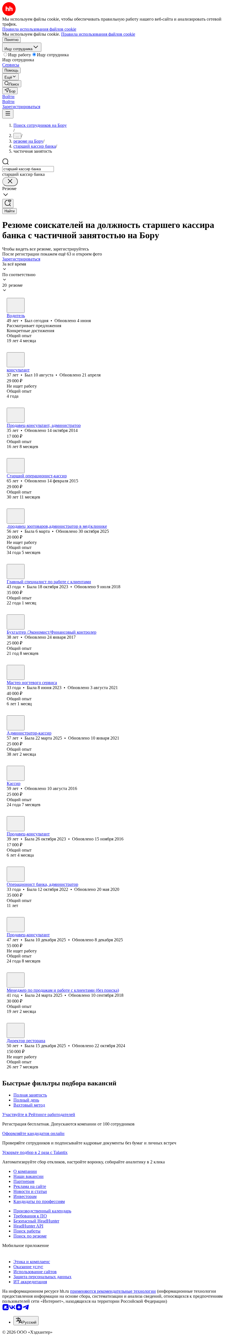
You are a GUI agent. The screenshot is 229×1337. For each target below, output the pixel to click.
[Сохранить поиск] (7, 203)
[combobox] (28, 169)
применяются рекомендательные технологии (113, 1291)
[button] (8, 96)
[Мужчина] (16, 305)
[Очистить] (10, 181)
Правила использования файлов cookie (98, 34)
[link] (11, 83)
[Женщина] (16, 415)
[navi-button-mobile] (7, 113)
